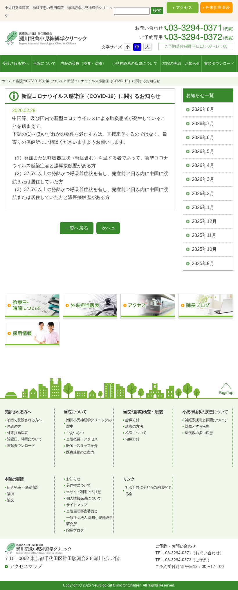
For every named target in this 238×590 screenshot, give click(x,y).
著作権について (78, 485)
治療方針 (132, 439)
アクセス (184, 7)
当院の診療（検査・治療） (83, 63)
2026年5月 (203, 151)
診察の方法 (134, 426)
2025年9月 (203, 263)
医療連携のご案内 (80, 452)
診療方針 (132, 420)
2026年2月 (203, 193)
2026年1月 (203, 207)
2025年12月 (204, 221)
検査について (135, 433)
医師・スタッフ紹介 (82, 445)
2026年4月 (203, 165)
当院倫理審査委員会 (82, 511)
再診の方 (14, 426)
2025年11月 (204, 235)
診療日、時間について (24, 439)
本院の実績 (171, 63)
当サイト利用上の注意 (83, 492)
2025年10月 (204, 249)
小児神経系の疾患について (134, 63)
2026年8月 (203, 109)
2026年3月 (203, 179)
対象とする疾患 (197, 426)
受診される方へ (15, 63)
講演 (10, 494)
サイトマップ (76, 505)
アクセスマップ (26, 566)
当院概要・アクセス (82, 439)
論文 (10, 500)
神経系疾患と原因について (206, 420)
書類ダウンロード (219, 63)
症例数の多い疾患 (199, 433)
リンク (128, 479)
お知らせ (192, 63)
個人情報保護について (83, 498)
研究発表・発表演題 (22, 487)
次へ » (108, 228)
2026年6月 (203, 137)
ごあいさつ (75, 433)
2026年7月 (203, 123)
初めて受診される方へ (24, 420)
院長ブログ (75, 530)
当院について (44, 63)
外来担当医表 (217, 7)
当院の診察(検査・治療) (143, 411)
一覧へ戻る (76, 228)
